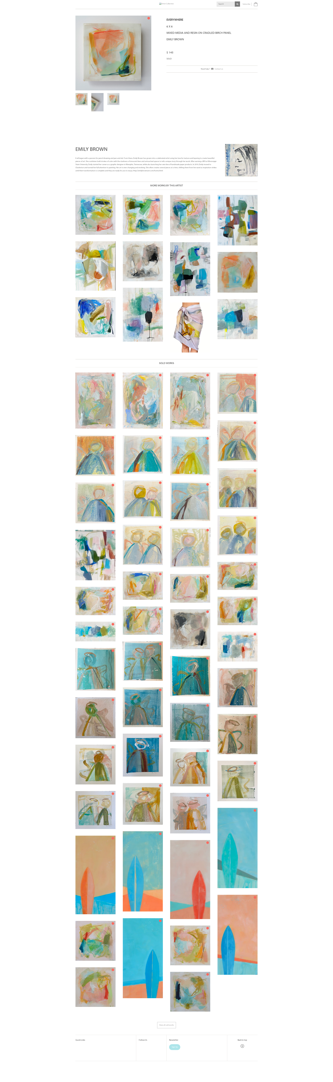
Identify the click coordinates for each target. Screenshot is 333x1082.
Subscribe (246, 4)
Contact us (219, 69)
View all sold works (166, 1025)
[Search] (237, 4)
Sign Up (175, 1047)
